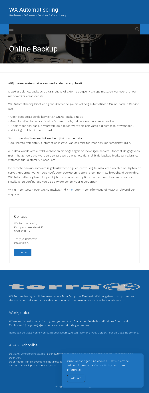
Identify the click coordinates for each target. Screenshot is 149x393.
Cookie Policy (103, 365)
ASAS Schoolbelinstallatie (29, 353)
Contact (23, 252)
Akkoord (76, 378)
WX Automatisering (33, 9)
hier (71, 189)
